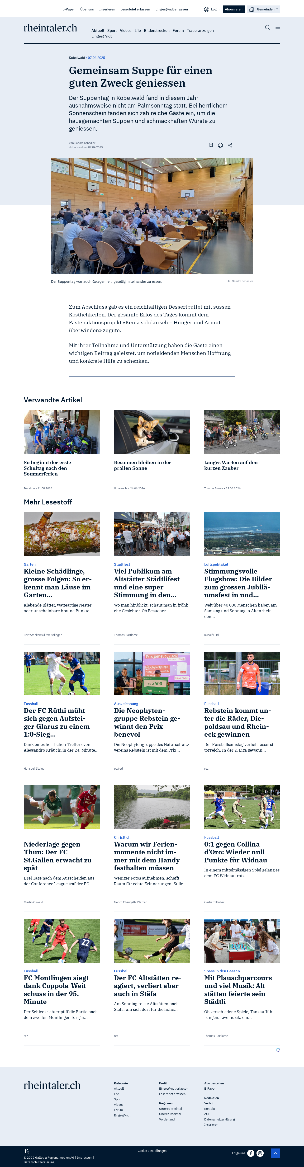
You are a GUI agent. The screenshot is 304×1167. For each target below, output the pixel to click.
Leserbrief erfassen (135, 9)
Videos (126, 30)
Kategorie (121, 1083)
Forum (178, 30)
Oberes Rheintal (170, 1114)
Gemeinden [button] (265, 9)
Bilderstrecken (157, 30)
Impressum (84, 1158)
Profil (163, 1083)
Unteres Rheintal (170, 1109)
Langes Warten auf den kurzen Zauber (231, 465)
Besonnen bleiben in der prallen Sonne (142, 465)
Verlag (208, 1103)
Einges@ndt (101, 36)
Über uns (87, 9)
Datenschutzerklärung (219, 1119)
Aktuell (97, 30)
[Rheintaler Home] (50, 27)
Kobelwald (77, 58)
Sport (112, 30)
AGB (207, 1114)
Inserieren (107, 9)
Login (214, 9)
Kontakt (209, 1109)
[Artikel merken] (211, 144)
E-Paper (68, 9)
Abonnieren (233, 9)
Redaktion (211, 1098)
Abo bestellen (214, 1083)
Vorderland (167, 1119)
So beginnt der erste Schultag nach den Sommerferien (47, 468)
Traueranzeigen (200, 30)
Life (138, 30)
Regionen (166, 1103)
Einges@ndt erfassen (172, 9)
